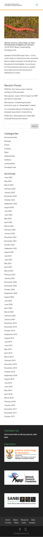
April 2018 (8, 394)
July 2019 (8, 342)
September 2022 (10, 204)
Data (33, 520)
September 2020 (10, 293)
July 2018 (8, 383)
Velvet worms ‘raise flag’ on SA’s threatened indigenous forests (19, 44)
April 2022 (8, 222)
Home (7, 520)
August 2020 (9, 297)
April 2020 (8, 308)
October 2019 (9, 331)
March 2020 (8, 312)
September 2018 (10, 375)
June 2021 (8, 260)
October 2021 (9, 245)
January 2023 (9, 193)
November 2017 (10, 413)
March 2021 (8, 271)
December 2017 (10, 409)
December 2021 (10, 237)
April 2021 (8, 267)
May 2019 (8, 349)
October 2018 (9, 372)
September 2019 (10, 334)
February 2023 (10, 189)
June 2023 (8, 177)
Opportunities (9, 156)
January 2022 (9, 233)
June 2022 (8, 215)
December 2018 (10, 364)
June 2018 (8, 387)
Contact (32, 523)
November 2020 (10, 286)
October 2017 (9, 416)
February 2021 (10, 275)
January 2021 (9, 278)
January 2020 (9, 319)
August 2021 (9, 252)
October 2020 (9, 290)
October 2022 (9, 200)
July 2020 (8, 301)
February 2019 (10, 360)
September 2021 (10, 248)
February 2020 (10, 316)
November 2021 (10, 241)
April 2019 (8, 353)
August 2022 (9, 207)
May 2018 (8, 390)
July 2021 (8, 256)
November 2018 (10, 368)
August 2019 (9, 338)
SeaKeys (7, 160)
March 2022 (8, 226)
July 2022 (8, 211)
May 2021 (8, 263)
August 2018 (9, 379)
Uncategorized (10, 50)
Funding (7, 149)
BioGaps (7, 141)
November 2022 (10, 196)
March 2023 (8, 185)
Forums (8, 523)
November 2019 (10, 327)
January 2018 (9, 405)
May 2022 (8, 219)
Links (24, 523)
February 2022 (10, 230)
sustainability (25, 47)
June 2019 (8, 346)
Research (24, 520)
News (17, 47)
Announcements (10, 137)
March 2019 (8, 357)
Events (6, 145)
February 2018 (10, 402)
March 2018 (8, 398)
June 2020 (8, 304)
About (15, 520)
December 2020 (10, 282)
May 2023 (8, 181)
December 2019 (10, 323)
